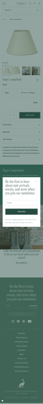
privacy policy (17, 219)
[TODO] (36, 181)
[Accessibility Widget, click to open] (2, 400)
